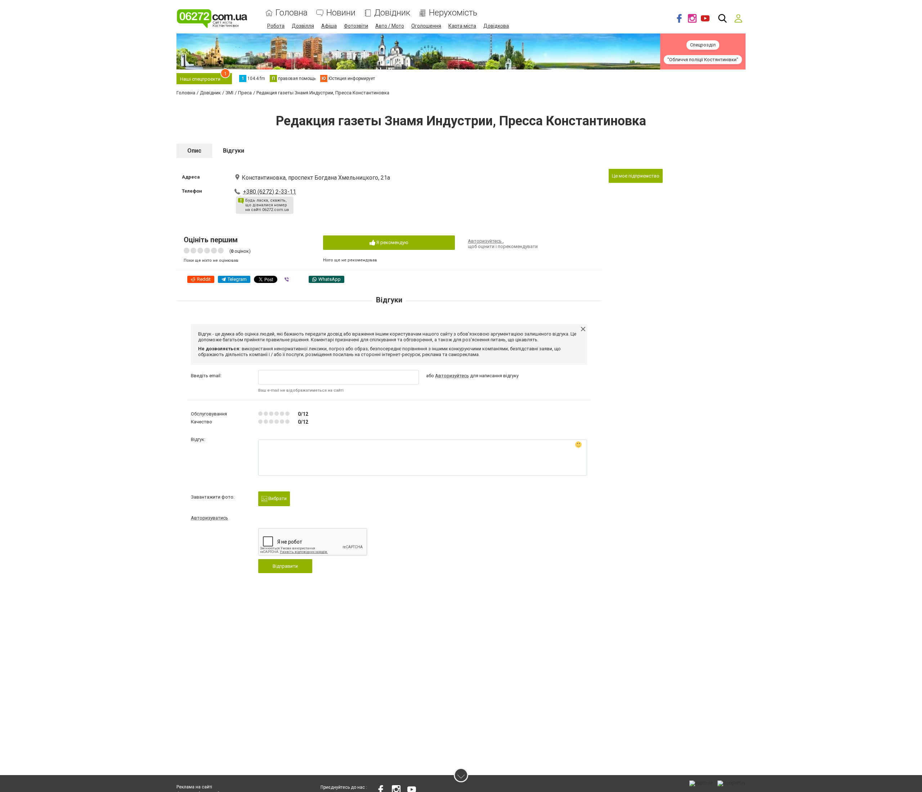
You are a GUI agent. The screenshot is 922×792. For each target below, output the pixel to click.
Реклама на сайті (194, 786)
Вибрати (277, 498)
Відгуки (233, 150)
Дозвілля (303, 26)
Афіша (329, 26)
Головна (292, 13)
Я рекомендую (391, 242)
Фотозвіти (356, 26)
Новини (340, 13)
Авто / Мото (389, 26)
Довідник (392, 13)
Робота (276, 26)
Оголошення (426, 26)
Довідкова (496, 26)
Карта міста (462, 26)
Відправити (285, 566)
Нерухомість (453, 13)
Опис (194, 150)
